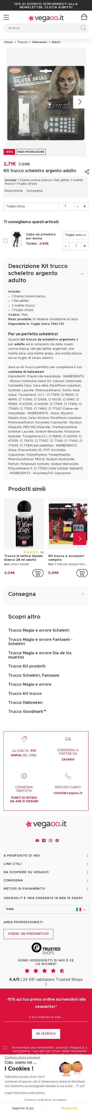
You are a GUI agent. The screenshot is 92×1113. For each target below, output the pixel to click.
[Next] (79, 102)
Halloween (39, 42)
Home (8, 42)
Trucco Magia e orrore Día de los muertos (39, 655)
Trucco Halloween (25, 703)
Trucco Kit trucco (25, 694)
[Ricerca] (82, 29)
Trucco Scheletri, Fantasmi (33, 675)
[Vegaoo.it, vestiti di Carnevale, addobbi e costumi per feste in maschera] (46, 17)
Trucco (22, 42)
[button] (46, 909)
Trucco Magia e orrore (29, 684)
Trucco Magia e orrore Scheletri (38, 630)
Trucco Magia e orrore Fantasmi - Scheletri (40, 642)
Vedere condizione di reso (57, 319)
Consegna (34, 190)
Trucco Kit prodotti (27, 666)
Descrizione (14, 190)
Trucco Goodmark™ (27, 712)
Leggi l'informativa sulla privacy (25, 1093)
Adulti (55, 42)
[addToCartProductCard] (38, 573)
